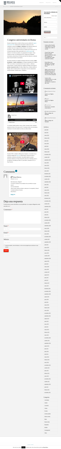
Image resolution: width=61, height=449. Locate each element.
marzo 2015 (46, 329)
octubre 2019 (46, 239)
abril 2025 (46, 132)
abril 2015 (46, 326)
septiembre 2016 (47, 293)
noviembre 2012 (47, 378)
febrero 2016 (46, 307)
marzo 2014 (46, 356)
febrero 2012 (46, 389)
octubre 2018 (46, 255)
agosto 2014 (46, 345)
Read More (46, 447)
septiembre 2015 (47, 315)
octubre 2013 (46, 367)
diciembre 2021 (47, 198)
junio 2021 (46, 211)
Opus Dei (18, 155)
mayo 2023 (46, 162)
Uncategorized (47, 430)
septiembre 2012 (47, 384)
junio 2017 (46, 277)
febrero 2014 (46, 359)
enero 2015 (46, 335)
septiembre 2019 (47, 241)
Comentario (8, 209)
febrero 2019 (46, 250)
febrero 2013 (46, 373)
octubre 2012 (46, 381)
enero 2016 (46, 310)
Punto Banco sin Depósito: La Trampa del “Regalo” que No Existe (50, 64)
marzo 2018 (46, 266)
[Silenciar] (32, 120)
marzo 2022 (46, 190)
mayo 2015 (46, 324)
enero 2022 (46, 195)
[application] (22, 120)
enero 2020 (46, 233)
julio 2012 (46, 387)
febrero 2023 (46, 168)
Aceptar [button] (23, 447)
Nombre (45, 22)
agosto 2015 (46, 318)
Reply (12, 194)
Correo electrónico (48, 17)
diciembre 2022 (47, 173)
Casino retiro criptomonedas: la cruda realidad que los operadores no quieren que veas (50, 81)
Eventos (46, 410)
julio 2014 (46, 348)
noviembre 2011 (47, 392)
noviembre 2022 (47, 176)
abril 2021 (46, 214)
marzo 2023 (46, 165)
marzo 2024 (46, 149)
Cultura (45, 408)
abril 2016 (46, 302)
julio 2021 (46, 209)
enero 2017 (46, 285)
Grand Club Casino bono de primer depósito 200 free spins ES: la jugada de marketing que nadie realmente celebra (50, 55)
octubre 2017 (46, 272)
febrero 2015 (46, 332)
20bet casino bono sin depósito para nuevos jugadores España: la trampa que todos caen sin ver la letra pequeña (50, 72)
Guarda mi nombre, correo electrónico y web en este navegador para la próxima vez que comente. (21, 246)
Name (6, 226)
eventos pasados (47, 413)
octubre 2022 (46, 179)
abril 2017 (46, 280)
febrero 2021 (46, 217)
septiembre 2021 (47, 206)
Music (45, 419)
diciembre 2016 (47, 288)
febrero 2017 (46, 283)
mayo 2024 (46, 143)
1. (11, 122)
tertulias (45, 427)
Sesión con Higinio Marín (49, 95)
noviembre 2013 (47, 365)
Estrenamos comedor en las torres (50, 107)
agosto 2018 (46, 261)
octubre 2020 (46, 222)
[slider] (34, 120)
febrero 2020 (46, 231)
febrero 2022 (46, 192)
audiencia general (29, 51)
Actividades (46, 400)
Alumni (45, 402)
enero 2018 (46, 269)
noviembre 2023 (47, 154)
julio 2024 (46, 140)
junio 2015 (46, 321)
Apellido (45, 26)
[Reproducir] (9, 120)
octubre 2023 (46, 157)
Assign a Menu (30, 444)
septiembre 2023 (47, 159)
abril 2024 (46, 146)
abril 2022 (46, 187)
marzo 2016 (46, 304)
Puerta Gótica (47, 421)
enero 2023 (46, 170)
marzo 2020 (46, 228)
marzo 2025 (46, 135)
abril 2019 (46, 244)
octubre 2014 (46, 340)
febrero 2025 (46, 138)
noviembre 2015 (47, 313)
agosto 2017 (46, 274)
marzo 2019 (46, 247)
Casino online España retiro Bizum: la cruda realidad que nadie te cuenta (50, 47)
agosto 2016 (46, 296)
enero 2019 (46, 252)
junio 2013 (46, 370)
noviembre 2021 (47, 200)
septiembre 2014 (47, 343)
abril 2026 (46, 129)
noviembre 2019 (47, 236)
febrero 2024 (46, 151)
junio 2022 (46, 184)
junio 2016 (46, 299)
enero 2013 (46, 376)
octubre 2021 (46, 203)
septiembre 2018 (47, 258)
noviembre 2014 (47, 337)
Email (6, 233)
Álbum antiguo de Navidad (49, 114)
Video (45, 432)
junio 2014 (46, 351)
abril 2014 (46, 354)
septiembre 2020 (47, 225)
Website (6, 239)
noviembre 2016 (47, 291)
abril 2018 (46, 263)
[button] (60, 1)
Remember (46, 424)
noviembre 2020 (47, 220)
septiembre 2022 (47, 181)
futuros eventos (47, 416)
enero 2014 (46, 362)
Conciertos (46, 405)
